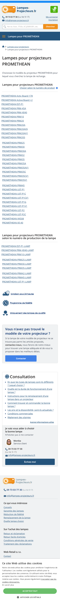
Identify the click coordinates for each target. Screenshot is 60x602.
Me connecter (52, 17)
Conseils (8, 507)
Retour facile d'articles (14, 536)
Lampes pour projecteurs (18, 46)
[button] (30, 597)
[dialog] (30, 580)
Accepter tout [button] (30, 591)
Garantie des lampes (14, 510)
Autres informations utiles (42, 422)
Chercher (50, 26)
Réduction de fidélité (14, 514)
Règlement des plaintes (19, 417)
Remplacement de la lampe (17, 517)
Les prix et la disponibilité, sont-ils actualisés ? (30, 409)
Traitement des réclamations (18, 543)
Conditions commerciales (20, 413)
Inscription (53, 19)
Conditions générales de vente (18, 540)
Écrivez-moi (30, 461)
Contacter (21, 358)
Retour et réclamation (14, 533)
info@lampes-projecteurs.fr (17, 20)
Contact (7, 556)
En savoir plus (8, 585)
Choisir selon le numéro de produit (37, 87)
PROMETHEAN (17, 95)
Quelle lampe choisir (14, 521)
